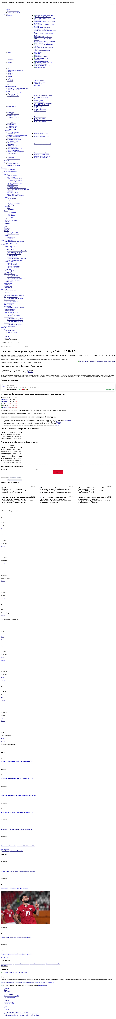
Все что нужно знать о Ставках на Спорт (16, 1012)
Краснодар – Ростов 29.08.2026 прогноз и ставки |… (16, 829)
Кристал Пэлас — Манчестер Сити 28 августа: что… (17, 778)
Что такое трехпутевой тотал (15, 321)
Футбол (6, 174)
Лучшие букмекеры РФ (11, 246)
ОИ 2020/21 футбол (13, 234)
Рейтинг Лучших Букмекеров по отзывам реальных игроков (21, 1015)
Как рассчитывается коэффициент (14, 295)
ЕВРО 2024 (10, 191)
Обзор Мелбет (8, 272)
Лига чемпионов (12, 175)
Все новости (4, 957)
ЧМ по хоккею (11, 198)
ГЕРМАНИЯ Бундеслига (14, 183)
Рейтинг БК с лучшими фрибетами (14, 241)
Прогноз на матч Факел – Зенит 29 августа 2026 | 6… (17, 812)
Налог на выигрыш (9, 300)
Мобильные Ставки (10, 309)
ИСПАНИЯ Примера (13, 182)
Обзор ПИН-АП (9, 284)
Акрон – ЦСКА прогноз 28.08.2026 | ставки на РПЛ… (17, 761)
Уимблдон (10, 214)
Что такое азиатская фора (14, 324)
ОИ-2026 (6, 231)
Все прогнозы (5, 849)
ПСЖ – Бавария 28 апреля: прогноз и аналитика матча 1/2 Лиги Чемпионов (56, 501)
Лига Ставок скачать (13, 280)
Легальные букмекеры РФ (11, 996)
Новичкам (4, 289)
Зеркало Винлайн (12, 257)
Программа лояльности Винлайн (17, 251)
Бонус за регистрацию (10, 332)
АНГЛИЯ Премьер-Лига (14, 180)
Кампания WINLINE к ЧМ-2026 (16, 258)
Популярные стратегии (10, 297)
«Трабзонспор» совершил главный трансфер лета (16, 937)
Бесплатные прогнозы (10, 171)
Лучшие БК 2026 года (10, 243)
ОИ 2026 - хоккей (12, 232)
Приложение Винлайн (14, 254)
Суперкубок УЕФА (13, 192)
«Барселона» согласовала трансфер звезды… (14, 888)
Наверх (58, 472)
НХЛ (8, 201)
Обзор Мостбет (8, 281)
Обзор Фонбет (8, 287)
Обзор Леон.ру (8, 261)
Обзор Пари (7, 269)
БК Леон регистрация (13, 267)
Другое (6, 235)
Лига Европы (11, 177)
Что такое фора (8, 323)
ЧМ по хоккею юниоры (14, 203)
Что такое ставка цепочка (14, 294)
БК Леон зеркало (12, 264)
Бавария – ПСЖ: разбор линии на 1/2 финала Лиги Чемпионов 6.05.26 (93, 491)
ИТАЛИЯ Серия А (12, 185)
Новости (3, 327)
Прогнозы (4, 168)
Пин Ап (58, 422)
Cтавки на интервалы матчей (15, 307)
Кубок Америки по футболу (15, 195)
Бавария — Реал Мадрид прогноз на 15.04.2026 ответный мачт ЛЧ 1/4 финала (94, 501)
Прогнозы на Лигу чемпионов (15, 479)
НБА (8, 208)
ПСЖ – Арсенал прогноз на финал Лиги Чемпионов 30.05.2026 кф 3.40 (15, 491)
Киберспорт (7, 229)
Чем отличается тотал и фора (12, 315)
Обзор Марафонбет (9, 271)
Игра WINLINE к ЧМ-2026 (15, 260)
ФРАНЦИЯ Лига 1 (12, 186)
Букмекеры (4, 244)
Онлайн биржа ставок (10, 326)
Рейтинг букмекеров (7, 240)
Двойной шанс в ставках (11, 312)
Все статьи (4, 965)
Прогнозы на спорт (9, 169)
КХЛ (8, 200)
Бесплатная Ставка (9, 330)
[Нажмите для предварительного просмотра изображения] (96, 361)
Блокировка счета (9, 303)
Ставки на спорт (9, 994)
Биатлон (6, 224)
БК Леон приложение (13, 266)
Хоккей (6, 197)
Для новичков (8, 1008)
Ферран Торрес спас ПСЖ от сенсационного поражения (18, 871)
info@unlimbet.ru (42, 985)
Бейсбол (6, 221)
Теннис (6, 211)
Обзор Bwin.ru (8, 283)
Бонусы (3, 329)
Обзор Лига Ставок (9, 274)
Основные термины (10, 290)
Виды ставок (8, 292)
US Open (10, 217)
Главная (6, 988)
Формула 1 (7, 228)
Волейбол (7, 223)
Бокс (5, 218)
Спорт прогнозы (9, 1003)
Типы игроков (8, 304)
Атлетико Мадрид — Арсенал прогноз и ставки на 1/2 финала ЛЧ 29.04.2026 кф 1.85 (17, 501)
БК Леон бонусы (12, 263)
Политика (10, 238)
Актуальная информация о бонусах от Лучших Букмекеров (21, 1013)
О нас (5, 990)
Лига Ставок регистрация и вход (16, 278)
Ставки (3, 172)
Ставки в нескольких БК (11, 301)
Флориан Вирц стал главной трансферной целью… (16, 954)
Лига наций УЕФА (13, 194)
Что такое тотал (8, 317)
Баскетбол (7, 206)
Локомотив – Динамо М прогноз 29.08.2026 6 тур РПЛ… (18, 846)
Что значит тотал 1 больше (15, 318)
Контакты (7, 991)
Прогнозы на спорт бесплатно (14, 477)
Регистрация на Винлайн (14, 252)
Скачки (6, 226)
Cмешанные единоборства (11, 220)
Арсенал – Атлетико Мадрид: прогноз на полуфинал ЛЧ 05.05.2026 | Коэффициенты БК (55, 491)
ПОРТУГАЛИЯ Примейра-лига (16, 188)
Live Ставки (7, 306)
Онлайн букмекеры (9, 997)
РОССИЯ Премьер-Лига (14, 178)
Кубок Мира (11, 205)
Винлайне (68, 420)
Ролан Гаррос (11, 215)
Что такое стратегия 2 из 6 (15, 298)
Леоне (59, 423)
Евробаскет (10, 209)
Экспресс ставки (9, 310)
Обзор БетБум (8, 286)
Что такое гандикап (9, 313)
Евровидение (11, 237)
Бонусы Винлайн (12, 255)
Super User (10, 385)
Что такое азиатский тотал (15, 320)
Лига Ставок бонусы (13, 275)
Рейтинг (6, 1000)
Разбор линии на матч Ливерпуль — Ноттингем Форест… (18, 795)
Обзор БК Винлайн (9, 249)
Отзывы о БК (8, 248)
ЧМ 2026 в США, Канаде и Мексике (18, 189)
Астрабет (56, 425)
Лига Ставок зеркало (13, 277)
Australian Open (11, 212)
